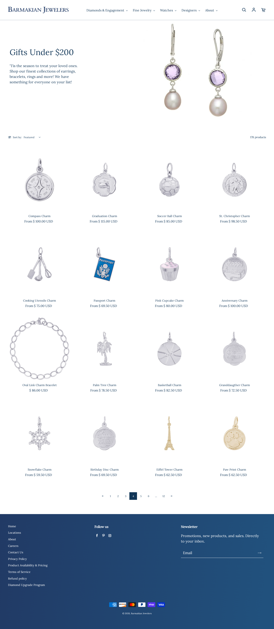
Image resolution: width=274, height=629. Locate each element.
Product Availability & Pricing (28, 565)
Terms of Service (19, 572)
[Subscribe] (259, 553)
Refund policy (17, 578)
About (210, 10)
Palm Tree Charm (104, 385)
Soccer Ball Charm (169, 216)
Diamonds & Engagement (105, 10)
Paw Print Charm (234, 469)
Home (12, 526)
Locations (14, 532)
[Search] (244, 10)
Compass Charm (39, 216)
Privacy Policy (17, 559)
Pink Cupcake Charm (169, 300)
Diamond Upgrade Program (26, 585)
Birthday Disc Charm (104, 469)
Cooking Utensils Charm (39, 300)
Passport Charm (104, 300)
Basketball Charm (169, 385)
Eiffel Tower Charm (169, 469)
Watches (167, 10)
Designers (189, 10)
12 (163, 496)
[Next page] (171, 496)
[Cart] (263, 10)
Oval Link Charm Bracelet (39, 385)
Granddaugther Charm (234, 385)
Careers (13, 546)
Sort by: (17, 137)
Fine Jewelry (142, 10)
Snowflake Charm (40, 469)
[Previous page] (103, 496)
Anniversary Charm (235, 300)
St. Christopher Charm (234, 216)
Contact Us (15, 552)
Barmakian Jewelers (141, 613)
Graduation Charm (104, 216)
